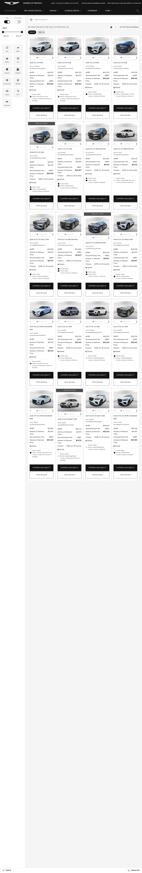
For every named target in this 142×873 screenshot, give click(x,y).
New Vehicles (10, 11)
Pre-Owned (18, 18)
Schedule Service (72, 11)
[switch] (7, 20)
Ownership (92, 11)
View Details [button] (41, 115)
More (107, 11)
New (7, 18)
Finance (53, 11)
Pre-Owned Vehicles (32, 11)
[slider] (3, 32)
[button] (138, 11)
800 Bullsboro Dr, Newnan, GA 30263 (93, 3)
